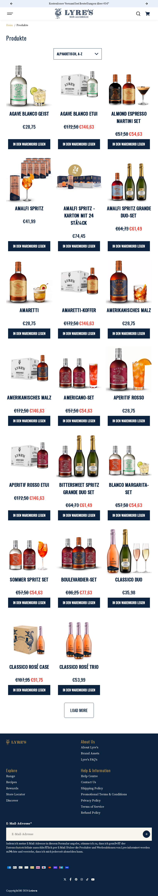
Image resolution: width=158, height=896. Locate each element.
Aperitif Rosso (129, 397)
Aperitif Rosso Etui (29, 484)
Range (10, 776)
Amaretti (29, 309)
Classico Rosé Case (29, 666)
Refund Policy (90, 813)
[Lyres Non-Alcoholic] (74, 14)
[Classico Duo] (129, 551)
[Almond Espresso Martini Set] (129, 85)
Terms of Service (92, 807)
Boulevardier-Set (79, 579)
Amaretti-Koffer (79, 309)
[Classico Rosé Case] (29, 638)
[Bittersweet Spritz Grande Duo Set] (79, 457)
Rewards (12, 788)
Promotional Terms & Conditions (104, 794)
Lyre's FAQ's (89, 760)
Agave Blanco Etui (78, 113)
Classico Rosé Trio (79, 666)
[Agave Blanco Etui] (79, 85)
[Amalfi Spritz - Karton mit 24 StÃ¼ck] (79, 180)
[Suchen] (138, 13)
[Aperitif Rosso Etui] (29, 457)
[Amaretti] (29, 282)
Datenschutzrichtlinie (19, 847)
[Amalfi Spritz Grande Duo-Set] (129, 180)
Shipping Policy (92, 788)
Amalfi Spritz (29, 208)
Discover (12, 800)
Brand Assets (90, 753)
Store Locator (15, 794)
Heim (9, 25)
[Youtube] (93, 879)
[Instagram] (81, 879)
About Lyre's (89, 747)
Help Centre (89, 776)
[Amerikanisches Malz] (129, 282)
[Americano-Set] (79, 369)
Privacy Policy (91, 800)
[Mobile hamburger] (10, 13)
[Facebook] (70, 879)
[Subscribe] (146, 834)
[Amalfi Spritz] (29, 180)
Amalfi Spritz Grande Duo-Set (129, 212)
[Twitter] (65, 879)
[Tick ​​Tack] (87, 879)
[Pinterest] (76, 879)
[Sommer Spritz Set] (29, 551)
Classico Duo (128, 579)
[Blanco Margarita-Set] (129, 457)
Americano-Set (79, 397)
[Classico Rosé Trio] (79, 638)
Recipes (11, 782)
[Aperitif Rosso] (129, 369)
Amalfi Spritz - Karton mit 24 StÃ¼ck (79, 215)
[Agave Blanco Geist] (29, 85)
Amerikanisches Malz (129, 309)
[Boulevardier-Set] (79, 551)
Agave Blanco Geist (29, 113)
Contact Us (88, 782)
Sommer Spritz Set (29, 579)
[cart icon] (147, 13)
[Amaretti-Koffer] (79, 282)
